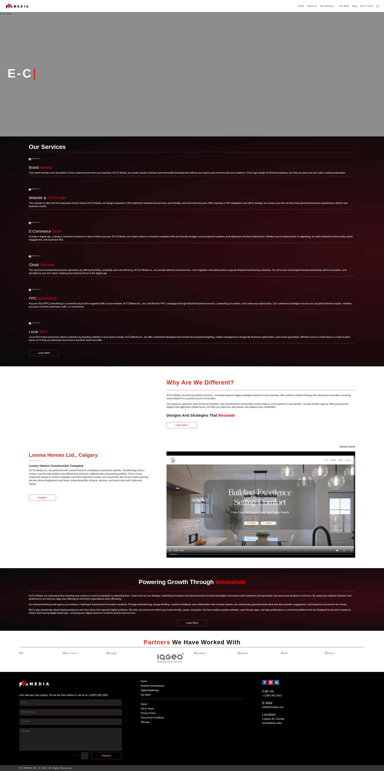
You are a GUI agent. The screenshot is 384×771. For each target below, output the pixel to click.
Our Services (326, 6)
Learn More (44, 353)
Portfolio (42, 497)
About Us (312, 6)
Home (301, 6)
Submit (106, 755)
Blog (354, 6)
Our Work (344, 6)
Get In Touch (366, 6)
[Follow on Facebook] (264, 682)
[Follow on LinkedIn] (276, 682)
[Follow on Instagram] (270, 682)
